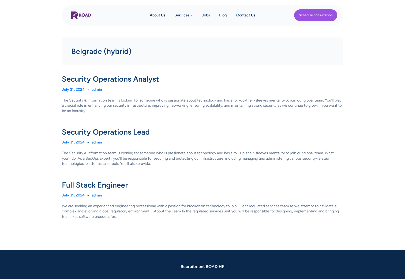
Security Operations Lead (106, 132)
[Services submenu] (191, 15)
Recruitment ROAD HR (203, 266)
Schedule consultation (316, 15)
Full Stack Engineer (95, 185)
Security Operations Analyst (110, 79)
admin (97, 89)
